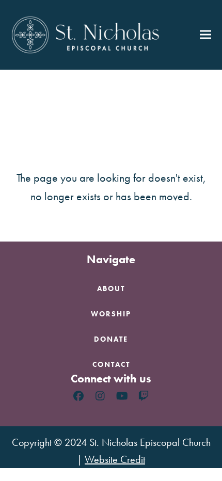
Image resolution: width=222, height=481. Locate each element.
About (111, 288)
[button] (205, 34)
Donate (111, 339)
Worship (111, 313)
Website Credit (115, 459)
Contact (111, 364)
